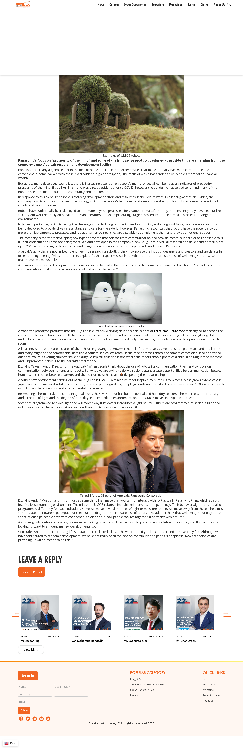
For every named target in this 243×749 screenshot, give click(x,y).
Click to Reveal (31, 572)
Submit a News (211, 695)
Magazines (175, 4)
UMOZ (103, 380)
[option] (44, 616)
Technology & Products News (147, 684)
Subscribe (28, 676)
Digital (204, 4)
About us (219, 4)
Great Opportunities (142, 690)
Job (204, 679)
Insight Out (136, 679)
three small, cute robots (171, 331)
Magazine (208, 690)
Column (114, 4)
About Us (208, 700)
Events (191, 4)
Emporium (157, 4)
